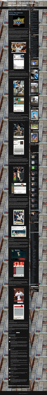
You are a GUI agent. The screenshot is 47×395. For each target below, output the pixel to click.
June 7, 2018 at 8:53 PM (13, 357)
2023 (32, 235)
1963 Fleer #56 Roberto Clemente (34, 47)
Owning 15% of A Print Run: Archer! (36, 162)
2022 (32, 236)
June (33, 247)
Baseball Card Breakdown (33, 198)
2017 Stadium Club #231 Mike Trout (34, 31)
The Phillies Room (34, 182)
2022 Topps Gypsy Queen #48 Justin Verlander (34, 33)
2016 (32, 277)
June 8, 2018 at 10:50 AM (13, 377)
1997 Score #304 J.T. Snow (34, 20)
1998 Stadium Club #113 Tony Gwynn (34, 22)
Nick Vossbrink (12, 336)
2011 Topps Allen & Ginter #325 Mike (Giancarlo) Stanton (34, 29)
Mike (11, 375)
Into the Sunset (33, 8)
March (33, 273)
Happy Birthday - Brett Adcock (36, 194)
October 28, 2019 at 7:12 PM (14, 382)
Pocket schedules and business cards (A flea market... (34, 251)
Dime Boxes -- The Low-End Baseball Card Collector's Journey (22, 4)
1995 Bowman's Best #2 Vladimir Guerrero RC (34, 56)
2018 (32, 240)
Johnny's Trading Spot (34, 204)
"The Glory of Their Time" (34, 229)
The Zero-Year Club (28, 7)
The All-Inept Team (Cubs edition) (34, 253)
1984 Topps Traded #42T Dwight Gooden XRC (34, 54)
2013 (32, 280)
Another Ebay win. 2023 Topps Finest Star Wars (36, 205)
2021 (32, 237)
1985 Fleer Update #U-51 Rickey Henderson (34, 13)
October (33, 243)
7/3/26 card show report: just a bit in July (36, 173)
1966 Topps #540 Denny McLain (34, 50)
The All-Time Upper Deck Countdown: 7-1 (34, 260)
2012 (32, 281)
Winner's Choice (36, 156)
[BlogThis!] (17, 332)
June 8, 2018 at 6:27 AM (13, 366)
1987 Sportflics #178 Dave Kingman (34, 15)
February (33, 274)
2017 (32, 276)
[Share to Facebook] (18, 332)
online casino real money (22, 381)
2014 (32, 279)
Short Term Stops (28, 8)
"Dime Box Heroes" (33, 225)
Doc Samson (12, 340)
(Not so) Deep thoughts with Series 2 (34, 263)
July (32, 246)
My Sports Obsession (34, 193)
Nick (35, 212)
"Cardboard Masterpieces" (34, 228)
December (33, 241)
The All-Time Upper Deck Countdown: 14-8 (34, 267)
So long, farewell (33, 248)
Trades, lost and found (34, 264)
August (33, 245)
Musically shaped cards (36, 200)
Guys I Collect (17, 7)
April (33, 272)
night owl (12, 348)
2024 (32, 234)
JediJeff (11, 371)
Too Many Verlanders (34, 171)
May (33, 271)
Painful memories (34, 261)
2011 (32, 282)
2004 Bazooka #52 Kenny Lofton (34, 25)
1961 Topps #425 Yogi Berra (34, 41)
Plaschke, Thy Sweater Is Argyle (34, 160)
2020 (32, 238)
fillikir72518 (12, 378)
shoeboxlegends (12, 367)
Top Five (33, 7)
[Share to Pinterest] (19, 332)
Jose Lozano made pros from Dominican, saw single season (34, 168)
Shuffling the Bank (36, 178)
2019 (32, 239)
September (33, 244)
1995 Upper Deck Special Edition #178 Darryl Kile (34, 18)
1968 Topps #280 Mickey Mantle (34, 52)
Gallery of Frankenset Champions (20, 8)
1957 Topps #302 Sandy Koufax (34, 38)
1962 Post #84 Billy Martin (34, 42)
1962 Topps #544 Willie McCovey (34, 45)
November (33, 242)
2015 (32, 278)
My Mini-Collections (22, 7)
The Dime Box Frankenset (12, 8)
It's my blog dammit (36, 189)
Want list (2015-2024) (11, 7)
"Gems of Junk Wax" (33, 224)
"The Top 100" (32, 230)
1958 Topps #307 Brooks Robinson (34, 40)
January (33, 275)
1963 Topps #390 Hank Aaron (34, 48)
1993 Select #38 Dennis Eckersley (34, 17)
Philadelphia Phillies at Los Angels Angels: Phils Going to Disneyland (35, 184)
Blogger (27, 393)
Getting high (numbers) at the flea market (34, 257)
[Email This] (16, 332)
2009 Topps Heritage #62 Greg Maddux (34, 26)
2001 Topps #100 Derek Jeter (34, 23)
